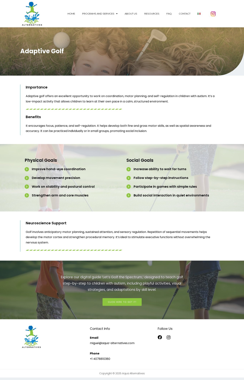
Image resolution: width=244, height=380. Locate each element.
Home (71, 13)
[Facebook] (160, 337)
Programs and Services (98, 13)
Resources (151, 13)
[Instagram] (168, 337)
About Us (131, 13)
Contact (184, 13)
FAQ (169, 13)
